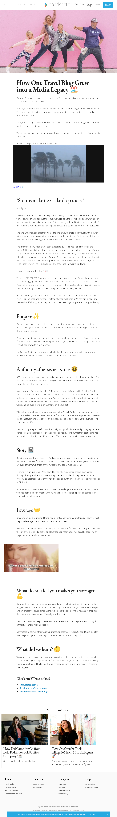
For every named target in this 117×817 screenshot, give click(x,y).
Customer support (91, 787)
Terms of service (64, 790)
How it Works (17, 5)
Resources (7, 5)
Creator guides (37, 787)
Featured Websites (30, 5)
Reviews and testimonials (14, 794)
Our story (61, 787)
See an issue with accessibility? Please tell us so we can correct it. (59, 807)
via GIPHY (17, 187)
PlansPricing (79, 4)
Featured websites (11, 790)
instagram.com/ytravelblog (33, 691)
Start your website (108, 5)
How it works (9, 784)
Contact (97, 4)
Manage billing (90, 784)
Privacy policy (63, 794)
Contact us (62, 784)
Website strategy (38, 784)
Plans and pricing (11, 787)
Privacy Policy (91, 814)
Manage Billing (89, 5)
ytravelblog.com (28, 684)
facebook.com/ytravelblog (33, 688)
